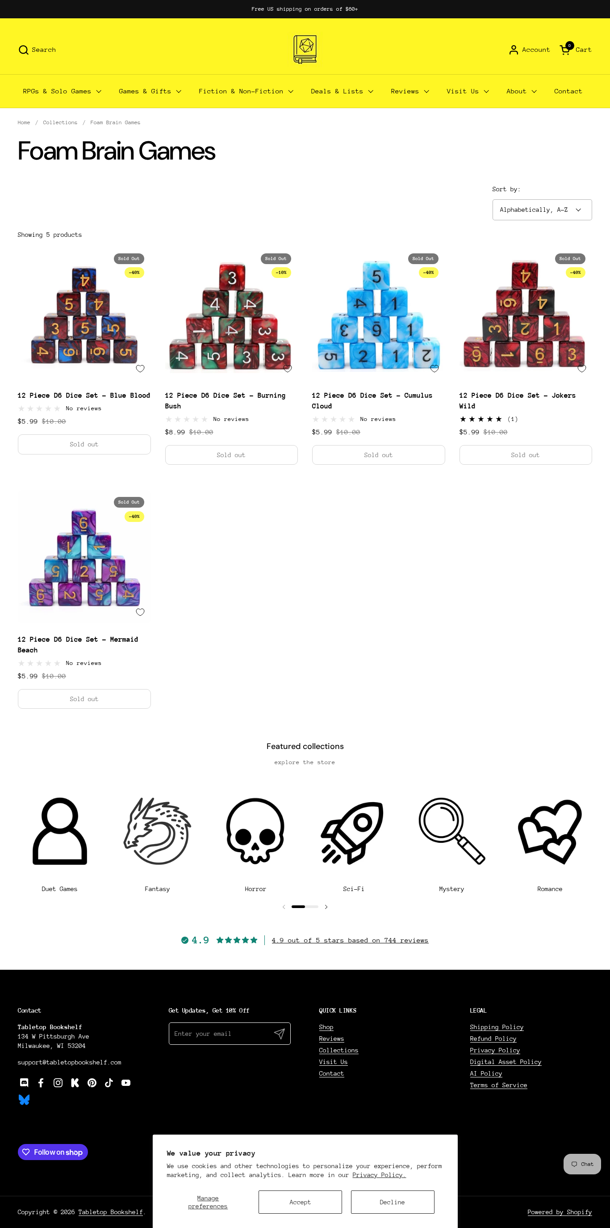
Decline (392, 1202)
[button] (37, 49)
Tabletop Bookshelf (111, 1211)
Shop (326, 1026)
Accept (300, 1202)
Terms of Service (498, 1085)
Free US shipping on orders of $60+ (305, 9)
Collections (339, 1050)
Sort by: (507, 189)
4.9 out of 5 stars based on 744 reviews (350, 940)
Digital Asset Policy (506, 1061)
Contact (331, 1073)
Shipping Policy (497, 1026)
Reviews (331, 1038)
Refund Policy (493, 1038)
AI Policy (486, 1073)
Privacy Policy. (379, 1174)
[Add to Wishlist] (140, 368)
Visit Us (333, 1061)
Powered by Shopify (560, 1211)
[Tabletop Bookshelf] (305, 49)
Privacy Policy (495, 1050)
